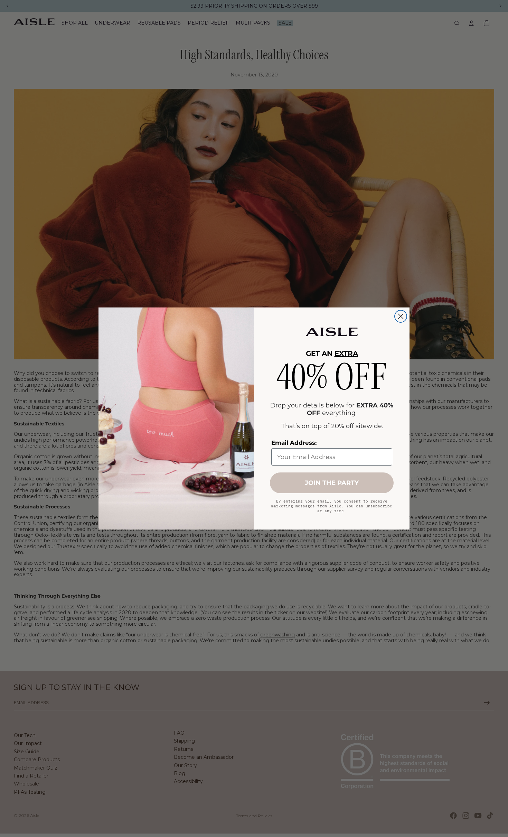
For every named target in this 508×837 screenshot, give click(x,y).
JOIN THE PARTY (332, 483)
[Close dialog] (401, 316)
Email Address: (294, 442)
